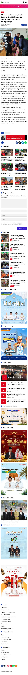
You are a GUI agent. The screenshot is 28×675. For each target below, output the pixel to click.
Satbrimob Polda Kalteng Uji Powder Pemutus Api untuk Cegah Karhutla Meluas (20, 174)
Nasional (17, 183)
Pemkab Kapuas (4, 644)
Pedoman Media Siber (6, 621)
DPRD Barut (4, 641)
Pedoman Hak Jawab (5, 619)
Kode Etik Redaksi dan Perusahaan (8, 617)
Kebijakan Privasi (5, 610)
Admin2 (2, 24)
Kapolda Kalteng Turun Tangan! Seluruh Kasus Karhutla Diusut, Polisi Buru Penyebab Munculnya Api (16, 383)
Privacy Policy (4, 623)
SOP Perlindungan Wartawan (7, 628)
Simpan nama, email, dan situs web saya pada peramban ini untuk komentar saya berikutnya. (13, 224)
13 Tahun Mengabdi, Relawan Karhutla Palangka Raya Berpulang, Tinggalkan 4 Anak (21, 159)
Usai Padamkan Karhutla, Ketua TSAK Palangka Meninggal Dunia (7, 188)
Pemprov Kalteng (5, 637)
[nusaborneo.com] (5, 2)
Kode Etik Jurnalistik (5, 614)
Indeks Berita (4, 607)
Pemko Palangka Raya (6, 639)
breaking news (4, 657)
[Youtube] (10, 666)
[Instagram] (8, 666)
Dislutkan (3, 659)
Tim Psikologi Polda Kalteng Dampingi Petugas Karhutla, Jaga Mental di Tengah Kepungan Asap (7, 159)
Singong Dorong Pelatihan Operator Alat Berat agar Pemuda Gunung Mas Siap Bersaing (16, 400)
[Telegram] (22, 142)
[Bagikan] (25, 25)
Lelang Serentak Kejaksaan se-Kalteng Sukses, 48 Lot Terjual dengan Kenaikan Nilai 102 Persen (6, 174)
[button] (23, 2)
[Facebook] (17, 142)
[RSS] (16, 666)
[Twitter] (19, 142)
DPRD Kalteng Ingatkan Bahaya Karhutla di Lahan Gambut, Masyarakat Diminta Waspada (16, 389)
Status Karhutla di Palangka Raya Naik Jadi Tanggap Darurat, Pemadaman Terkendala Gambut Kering (16, 395)
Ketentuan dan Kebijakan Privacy (8, 612)
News (2, 12)
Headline (8, 133)
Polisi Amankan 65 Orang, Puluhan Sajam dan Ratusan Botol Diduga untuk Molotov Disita (21, 188)
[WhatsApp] (25, 142)
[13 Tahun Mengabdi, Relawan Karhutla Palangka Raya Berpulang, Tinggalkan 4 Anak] (21, 152)
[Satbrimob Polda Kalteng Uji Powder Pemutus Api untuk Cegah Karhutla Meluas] (21, 167)
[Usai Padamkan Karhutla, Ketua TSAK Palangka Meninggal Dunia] (7, 181)
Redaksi (2, 626)
